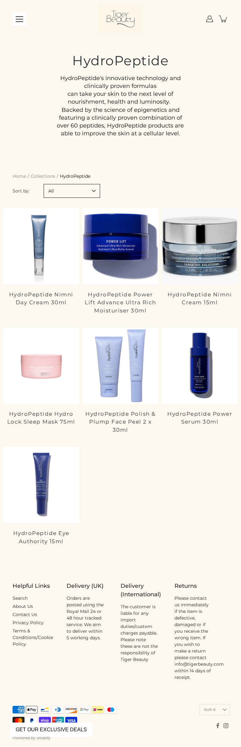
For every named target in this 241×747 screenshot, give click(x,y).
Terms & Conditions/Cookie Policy (33, 637)
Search (20, 598)
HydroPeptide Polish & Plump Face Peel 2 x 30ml (120, 422)
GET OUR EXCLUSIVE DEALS (51, 729)
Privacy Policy (28, 622)
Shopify (43, 737)
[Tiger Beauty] (120, 19)
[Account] (210, 19)
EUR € (210, 709)
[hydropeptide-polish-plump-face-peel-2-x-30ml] (121, 365)
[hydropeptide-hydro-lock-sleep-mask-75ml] (41, 365)
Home (19, 176)
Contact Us (25, 614)
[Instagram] (225, 725)
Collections (43, 176)
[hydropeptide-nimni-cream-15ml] (200, 246)
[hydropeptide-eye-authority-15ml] (41, 485)
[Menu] (19, 19)
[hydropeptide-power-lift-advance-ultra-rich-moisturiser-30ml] (121, 246)
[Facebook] (217, 725)
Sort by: (21, 191)
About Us (23, 606)
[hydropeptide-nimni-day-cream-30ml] (41, 246)
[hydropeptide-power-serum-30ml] (200, 365)
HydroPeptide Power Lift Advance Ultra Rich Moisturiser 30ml (120, 302)
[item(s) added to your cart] (223, 19)
